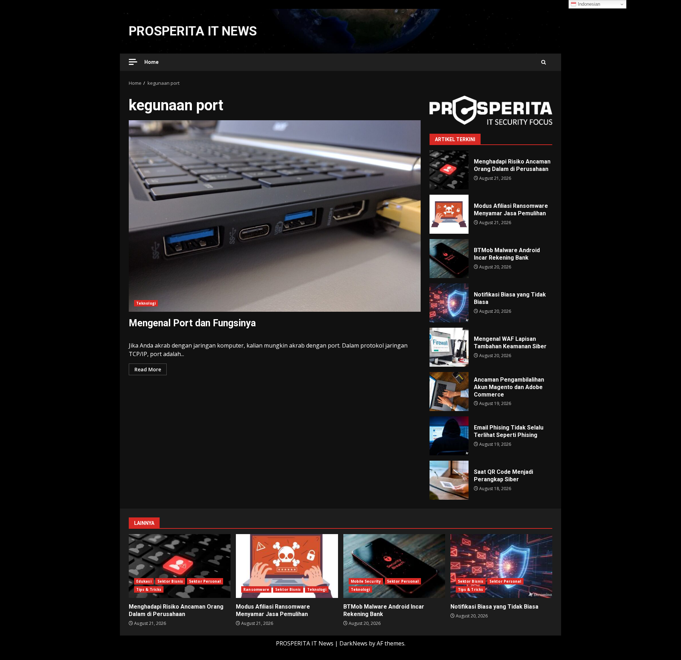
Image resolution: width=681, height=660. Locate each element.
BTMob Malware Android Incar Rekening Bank (449, 258)
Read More (147, 369)
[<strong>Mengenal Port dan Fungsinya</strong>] (275, 216)
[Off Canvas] (133, 62)
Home (151, 62)
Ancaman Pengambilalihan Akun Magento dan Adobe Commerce (449, 391)
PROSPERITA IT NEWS (193, 31)
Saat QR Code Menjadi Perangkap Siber (449, 480)
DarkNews (353, 643)
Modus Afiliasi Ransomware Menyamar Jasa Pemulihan (449, 214)
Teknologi (146, 303)
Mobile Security (366, 581)
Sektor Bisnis (170, 581)
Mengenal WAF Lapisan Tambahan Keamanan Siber (449, 347)
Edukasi (143, 581)
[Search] (543, 62)
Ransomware (256, 589)
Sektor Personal (205, 581)
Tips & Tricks (148, 589)
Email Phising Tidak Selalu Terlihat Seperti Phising (449, 435)
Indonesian (588, 4)
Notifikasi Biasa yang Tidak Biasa (449, 302)
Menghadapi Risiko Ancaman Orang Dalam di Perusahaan (449, 169)
